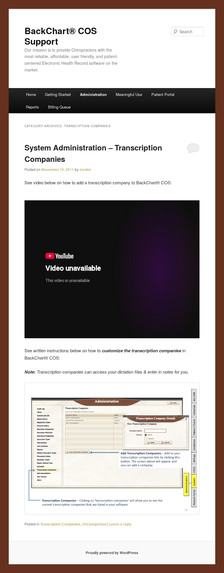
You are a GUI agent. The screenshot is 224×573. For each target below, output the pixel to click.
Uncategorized (94, 524)
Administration (93, 94)
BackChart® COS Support (60, 35)
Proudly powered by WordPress (112, 552)
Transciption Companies (60, 524)
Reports (32, 107)
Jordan (85, 169)
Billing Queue (59, 107)
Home (31, 94)
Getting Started (58, 94)
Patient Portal (162, 94)
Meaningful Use (129, 94)
